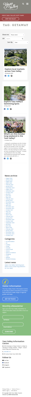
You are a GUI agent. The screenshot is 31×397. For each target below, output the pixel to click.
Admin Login (5, 390)
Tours (7, 256)
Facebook (6, 362)
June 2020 (8, 226)
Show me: (5, 35)
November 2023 (10, 191)
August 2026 (9, 178)
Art (6, 243)
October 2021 (9, 210)
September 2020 (10, 222)
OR (3, 38)
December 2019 (10, 232)
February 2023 (9, 199)
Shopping (8, 254)
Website (8, 257)
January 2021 (9, 218)
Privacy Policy (5, 389)
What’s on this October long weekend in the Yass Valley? (14, 136)
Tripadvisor (7, 367)
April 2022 (8, 205)
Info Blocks (14, 390)
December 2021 (10, 207)
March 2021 (9, 215)
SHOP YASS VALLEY (10, 19)
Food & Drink (9, 249)
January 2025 (9, 186)
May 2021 (8, 211)
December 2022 (10, 202)
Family (7, 246)
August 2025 (9, 181)
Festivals (8, 248)
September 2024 (10, 188)
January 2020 (9, 230)
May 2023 (8, 197)
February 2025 (9, 184)
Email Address (8, 327)
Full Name (6, 320)
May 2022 (8, 203)
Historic (8, 251)
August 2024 (9, 189)
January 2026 (9, 180)
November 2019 (10, 234)
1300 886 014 (7, 351)
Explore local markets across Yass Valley (15, 70)
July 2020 (8, 224)
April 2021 (8, 213)
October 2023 (9, 192)
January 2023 (9, 200)
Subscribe (9, 332)
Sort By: (10, 42)
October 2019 (9, 235)
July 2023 (8, 194)
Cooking (8, 244)
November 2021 (10, 208)
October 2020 (9, 221)
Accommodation (10, 241)
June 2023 (8, 195)
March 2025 (9, 183)
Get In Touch (10, 299)
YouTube (6, 360)
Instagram (6, 365)
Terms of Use (15, 389)
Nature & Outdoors (11, 252)
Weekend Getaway (10, 259)
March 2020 (9, 227)
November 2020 (10, 219)
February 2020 (9, 229)
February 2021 (9, 216)
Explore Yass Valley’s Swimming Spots (13, 102)
